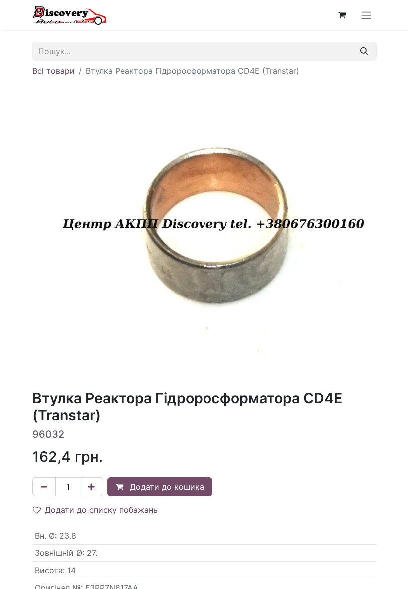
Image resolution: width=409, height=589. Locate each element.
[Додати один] (91, 486)
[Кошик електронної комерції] (342, 15)
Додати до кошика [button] (165, 487)
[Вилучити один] (44, 486)
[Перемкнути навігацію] (366, 15)
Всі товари (53, 71)
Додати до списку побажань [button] (101, 510)
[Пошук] (364, 51)
